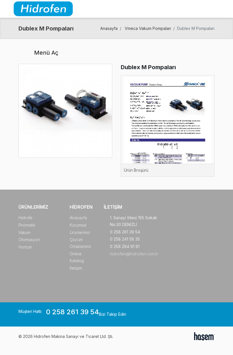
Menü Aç (45, 52)
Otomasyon (29, 239)
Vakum (24, 232)
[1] (225, 9)
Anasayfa (109, 28)
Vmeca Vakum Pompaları (148, 28)
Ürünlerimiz (80, 232)
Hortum (25, 247)
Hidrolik (25, 217)
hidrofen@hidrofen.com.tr (134, 253)
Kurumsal (78, 225)
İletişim (76, 268)
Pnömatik (26, 225)
